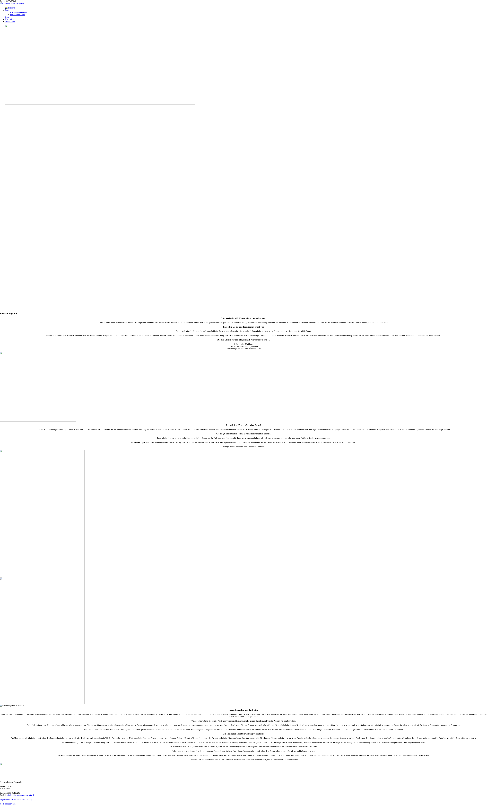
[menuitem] (246, 8)
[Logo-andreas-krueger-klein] (12, 3)
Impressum (4, 799)
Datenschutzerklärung (23, 799)
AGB (11, 799)
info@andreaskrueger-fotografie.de (21, 795)
